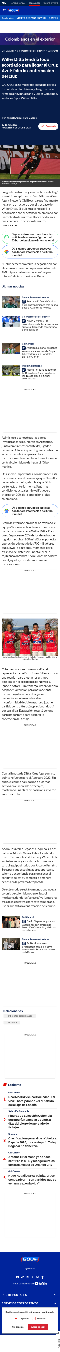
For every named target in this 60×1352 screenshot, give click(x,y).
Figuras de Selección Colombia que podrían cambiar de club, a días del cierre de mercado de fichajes (30, 1121)
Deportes (24, 1318)
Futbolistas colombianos (19, 1015)
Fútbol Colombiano (32, 365)
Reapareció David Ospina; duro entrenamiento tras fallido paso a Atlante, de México (40, 304)
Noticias (41, 1318)
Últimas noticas (18, 3)
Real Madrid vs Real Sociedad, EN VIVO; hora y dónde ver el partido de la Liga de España (31, 1101)
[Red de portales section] (55, 1294)
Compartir (51, 126)
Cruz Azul (12, 1022)
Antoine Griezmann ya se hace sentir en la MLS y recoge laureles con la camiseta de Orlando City (31, 1160)
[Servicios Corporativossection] (55, 1303)
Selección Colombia (18, 1111)
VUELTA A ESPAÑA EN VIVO (31, 18)
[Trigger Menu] (5, 10)
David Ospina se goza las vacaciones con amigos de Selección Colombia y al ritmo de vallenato (39, 926)
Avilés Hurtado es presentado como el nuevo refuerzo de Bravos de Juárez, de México (38, 948)
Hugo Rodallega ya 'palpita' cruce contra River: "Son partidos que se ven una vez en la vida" (32, 1179)
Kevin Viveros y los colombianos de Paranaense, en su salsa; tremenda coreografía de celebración (40, 325)
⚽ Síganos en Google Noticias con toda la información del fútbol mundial (32, 511)
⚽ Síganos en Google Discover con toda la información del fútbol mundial (32, 251)
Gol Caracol (34, 3)
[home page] (4, 3)
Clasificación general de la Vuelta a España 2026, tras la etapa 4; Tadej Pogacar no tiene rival (32, 1142)
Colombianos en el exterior (30, 51)
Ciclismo (13, 1134)
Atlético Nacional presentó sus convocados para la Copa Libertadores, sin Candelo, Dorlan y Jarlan (39, 352)
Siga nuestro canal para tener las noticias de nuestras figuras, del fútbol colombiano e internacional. (33, 237)
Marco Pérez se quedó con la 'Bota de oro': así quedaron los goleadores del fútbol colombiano (39, 374)
